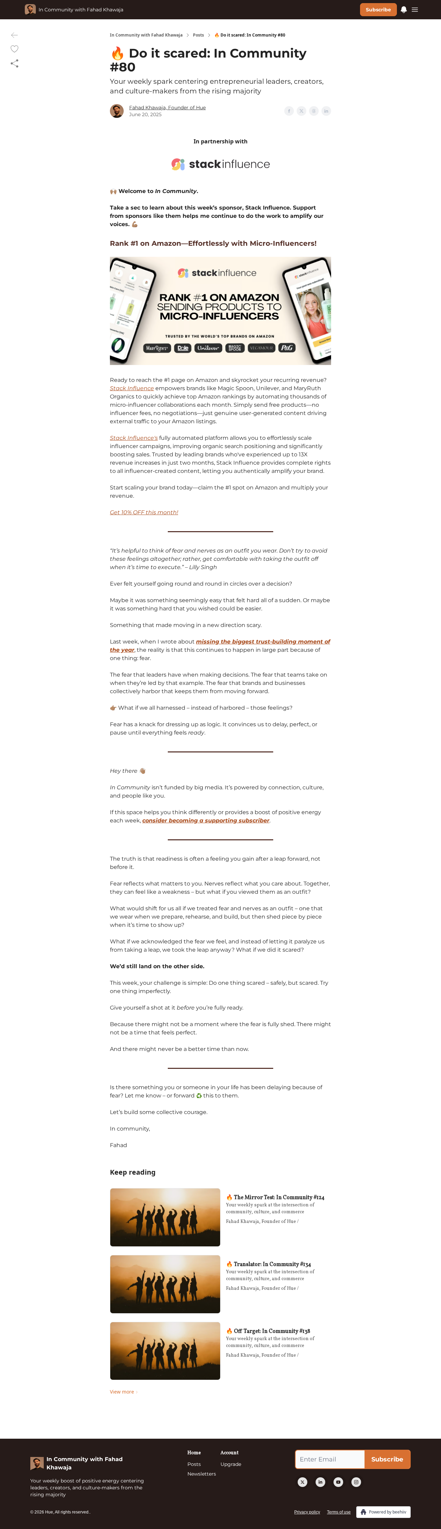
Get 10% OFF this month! (144, 512)
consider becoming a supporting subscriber (205, 820)
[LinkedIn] (320, 1482)
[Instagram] (356, 1482)
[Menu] (404, 8)
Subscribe (378, 10)
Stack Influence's (134, 438)
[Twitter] (302, 1482)
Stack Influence (132, 388)
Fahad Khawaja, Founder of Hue (167, 107)
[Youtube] (338, 1482)
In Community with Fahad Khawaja (146, 35)
